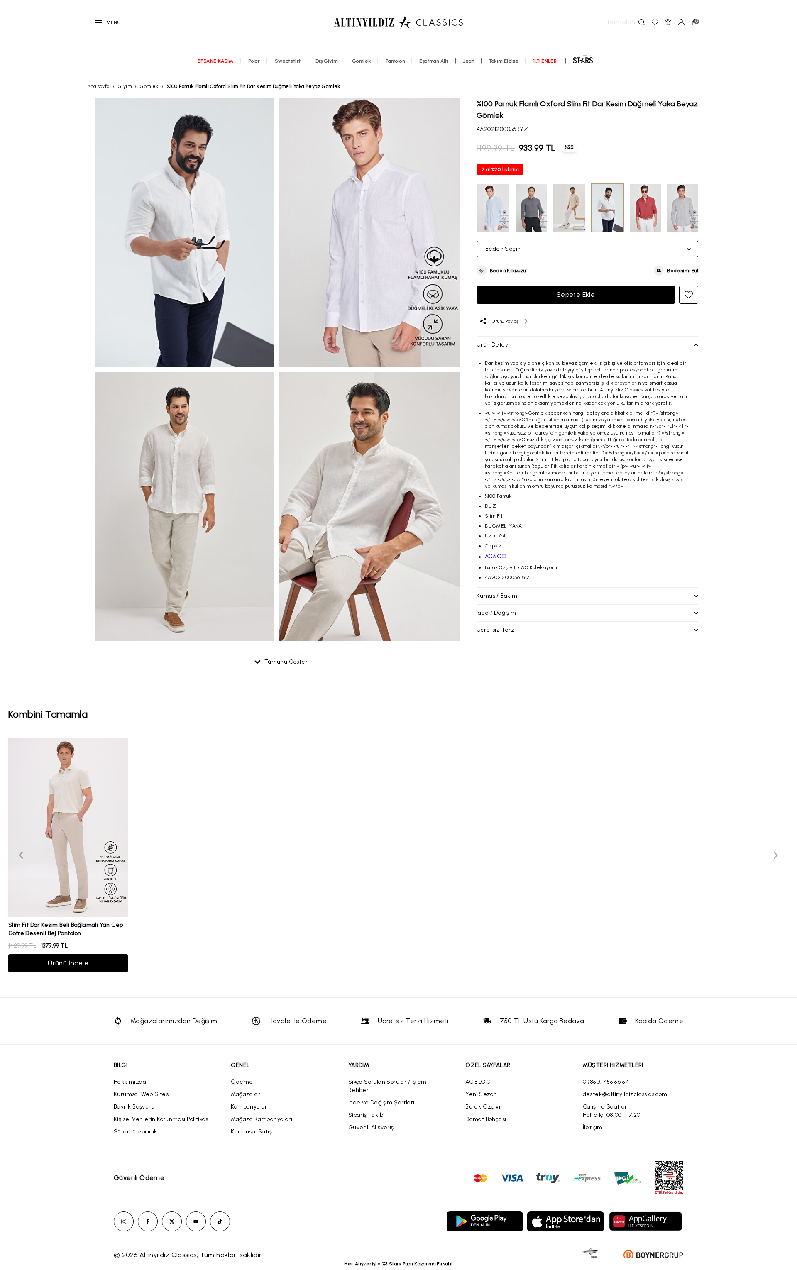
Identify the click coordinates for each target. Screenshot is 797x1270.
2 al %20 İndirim (500, 169)
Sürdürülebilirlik (135, 1131)
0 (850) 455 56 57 (605, 1081)
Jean (468, 61)
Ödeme (242, 1081)
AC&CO (495, 556)
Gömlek (361, 61)
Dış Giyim (326, 61)
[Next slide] (775, 855)
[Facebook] (148, 1221)
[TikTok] (220, 1221)
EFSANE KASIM (216, 61)
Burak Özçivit (483, 1106)
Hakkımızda (130, 1081)
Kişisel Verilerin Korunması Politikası (162, 1119)
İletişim (593, 1127)
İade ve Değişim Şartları (381, 1102)
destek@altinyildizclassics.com (625, 1094)
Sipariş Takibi (366, 1115)
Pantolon (395, 61)
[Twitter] (172, 1221)
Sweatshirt (288, 61)
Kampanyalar (249, 1106)
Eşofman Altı (433, 61)
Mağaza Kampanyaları (261, 1119)
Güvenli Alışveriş (371, 1127)
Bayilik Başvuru (134, 1106)
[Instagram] (124, 1221)
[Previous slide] (21, 855)
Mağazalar (245, 1094)
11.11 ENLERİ (545, 61)
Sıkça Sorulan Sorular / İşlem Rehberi (387, 1086)
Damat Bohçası (485, 1119)
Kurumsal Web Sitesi (142, 1094)
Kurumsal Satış (251, 1131)
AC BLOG (478, 1081)
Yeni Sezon (481, 1094)
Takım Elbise (504, 61)
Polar (254, 61)
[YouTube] (196, 1221)
